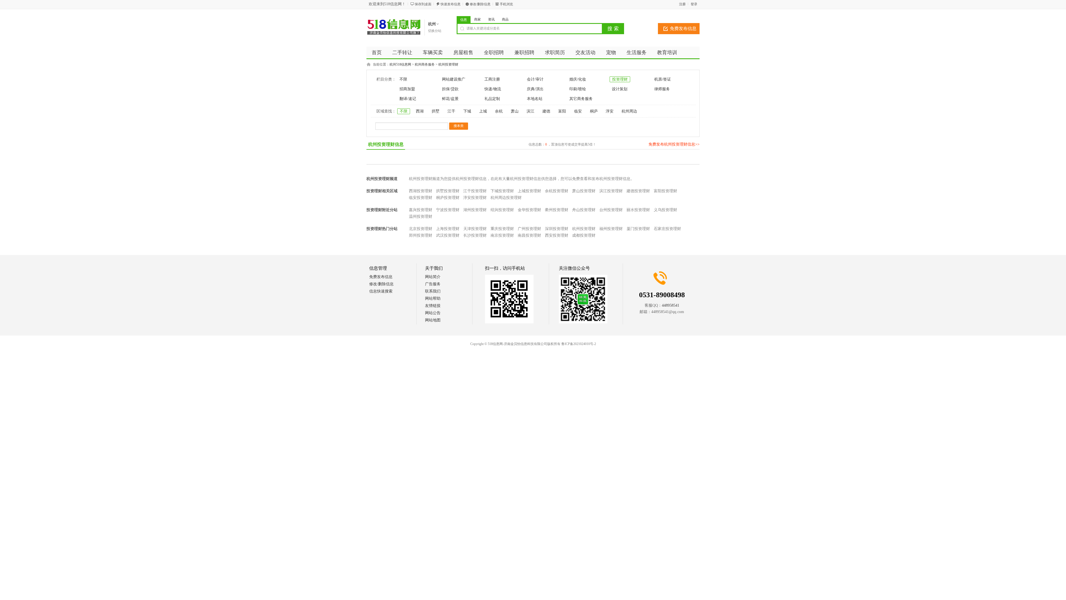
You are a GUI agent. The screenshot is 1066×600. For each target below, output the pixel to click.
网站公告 (433, 313)
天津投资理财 (475, 229)
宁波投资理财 (447, 210)
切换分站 (434, 31)
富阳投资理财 (665, 191)
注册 (682, 4)
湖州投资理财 (475, 210)
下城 (467, 111)
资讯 (491, 19)
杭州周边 (629, 111)
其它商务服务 (581, 99)
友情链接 (433, 306)
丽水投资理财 (638, 210)
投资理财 (620, 79)
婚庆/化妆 (577, 79)
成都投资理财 (583, 235)
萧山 (515, 111)
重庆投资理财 (502, 229)
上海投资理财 (447, 229)
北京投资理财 (420, 229)
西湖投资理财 (420, 191)
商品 (505, 19)
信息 (463, 20)
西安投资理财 (556, 235)
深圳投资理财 (556, 229)
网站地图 (433, 320)
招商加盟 (407, 89)
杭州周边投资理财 (506, 198)
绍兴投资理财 (502, 210)
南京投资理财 (502, 235)
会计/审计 (535, 79)
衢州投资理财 (556, 210)
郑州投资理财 (420, 235)
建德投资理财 (638, 191)
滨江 (530, 111)
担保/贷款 (450, 89)
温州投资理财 (420, 216)
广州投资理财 (529, 229)
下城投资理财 (502, 191)
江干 (451, 111)
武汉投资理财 (447, 235)
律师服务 (662, 89)
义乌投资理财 (665, 210)
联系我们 (433, 291)
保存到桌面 (423, 4)
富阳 (562, 111)
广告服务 (433, 284)
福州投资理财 (611, 229)
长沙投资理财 (475, 235)
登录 (694, 4)
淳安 (610, 111)
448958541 (670, 305)
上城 (483, 111)
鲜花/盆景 (450, 99)
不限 (403, 79)
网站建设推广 (453, 79)
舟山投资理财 (583, 210)
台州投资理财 (611, 210)
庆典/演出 (535, 89)
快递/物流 (492, 89)
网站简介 (433, 277)
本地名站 (534, 99)
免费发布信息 (683, 28)
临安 (578, 111)
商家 (477, 19)
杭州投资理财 (448, 64)
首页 (377, 52)
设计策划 (619, 89)
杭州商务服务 (425, 64)
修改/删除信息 (480, 4)
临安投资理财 (420, 198)
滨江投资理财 (611, 191)
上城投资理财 (529, 191)
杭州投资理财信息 (386, 144)
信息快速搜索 (381, 291)
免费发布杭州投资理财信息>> (674, 144)
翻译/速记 (407, 99)
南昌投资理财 (529, 235)
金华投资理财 (529, 210)
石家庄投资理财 (667, 229)
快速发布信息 (451, 4)
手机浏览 (506, 4)
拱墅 (435, 111)
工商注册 (492, 79)
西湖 (420, 111)
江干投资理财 (475, 191)
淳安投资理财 (475, 198)
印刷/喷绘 (577, 89)
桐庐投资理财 (447, 198)
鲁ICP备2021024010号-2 (578, 344)
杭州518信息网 (400, 64)
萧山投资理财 (583, 191)
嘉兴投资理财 (420, 210)
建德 (546, 111)
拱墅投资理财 (447, 191)
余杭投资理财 (556, 191)
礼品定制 (492, 99)
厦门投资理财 (638, 229)
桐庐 (594, 111)
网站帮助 (433, 298)
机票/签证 (662, 79)
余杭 (499, 111)
